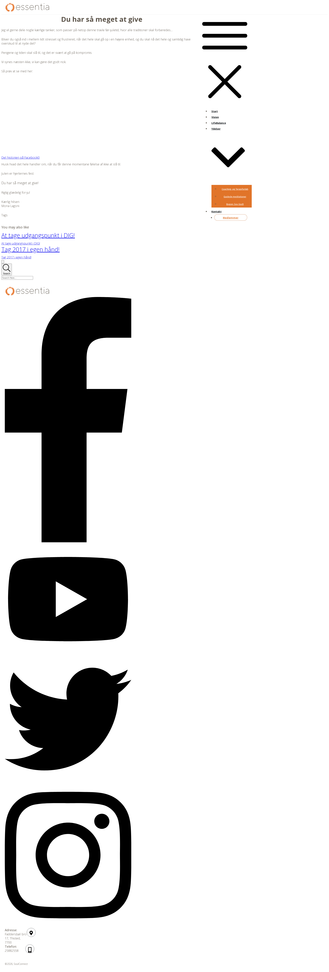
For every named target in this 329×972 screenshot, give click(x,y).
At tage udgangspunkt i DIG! (38, 235)
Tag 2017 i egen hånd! (30, 249)
